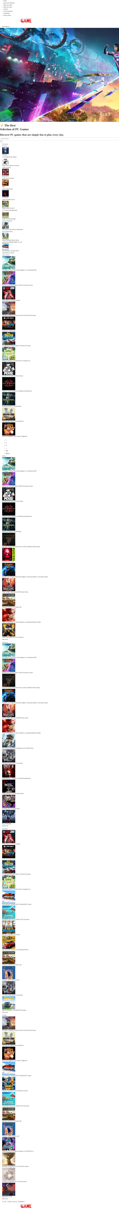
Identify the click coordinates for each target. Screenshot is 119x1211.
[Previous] (3, 146)
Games (7, 26)
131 (7, 451)
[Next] (6, 146)
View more (5, 639)
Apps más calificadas (9, 3)
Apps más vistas (7, 5)
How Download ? (8, 11)
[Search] (1, 141)
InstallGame (6, 13)
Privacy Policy (7, 15)
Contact (5, 9)
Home (5, 1)
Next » (8, 453)
